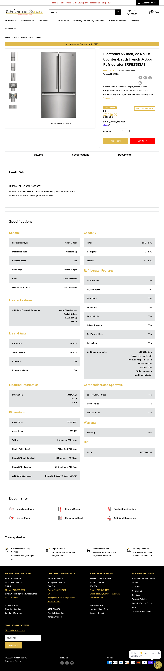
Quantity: (107, 131)
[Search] (118, 12)
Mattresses (26, 20)
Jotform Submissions (141, 611)
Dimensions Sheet (74, 517)
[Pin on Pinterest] (145, 77)
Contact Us (137, 590)
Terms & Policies (139, 599)
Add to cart (116, 140)
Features (38, 154)
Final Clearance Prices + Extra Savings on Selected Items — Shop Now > (82, 3)
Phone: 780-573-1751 (57, 590)
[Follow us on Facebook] (62, 663)
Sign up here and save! (15, 630)
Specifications (80, 154)
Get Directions (11, 597)
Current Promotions (117, 20)
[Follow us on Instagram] (67, 663)
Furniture (9, 20)
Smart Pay (134, 20)
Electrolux (108, 70)
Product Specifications (124, 508)
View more (108, 98)
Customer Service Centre (143, 578)
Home (7, 37)
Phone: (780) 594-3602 (15, 590)
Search (135, 582)
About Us (136, 586)
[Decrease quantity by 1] (116, 131)
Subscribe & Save (149, 3)
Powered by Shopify (13, 661)
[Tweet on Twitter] (150, 77)
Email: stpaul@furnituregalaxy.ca (105, 593)
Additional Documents (124, 517)
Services (9, 28)
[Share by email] (140, 83)
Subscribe (13, 645)
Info (134, 607)
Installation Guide (25, 508)
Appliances (43, 20)
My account (131, 13)
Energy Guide (23, 517)
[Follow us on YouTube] (72, 663)
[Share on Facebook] (140, 77)
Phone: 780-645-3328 (99, 590)
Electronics (61, 20)
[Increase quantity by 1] (129, 131)
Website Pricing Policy (142, 603)
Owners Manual (72, 508)
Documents (124, 154)
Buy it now (142, 140)
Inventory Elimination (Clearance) (88, 20)
